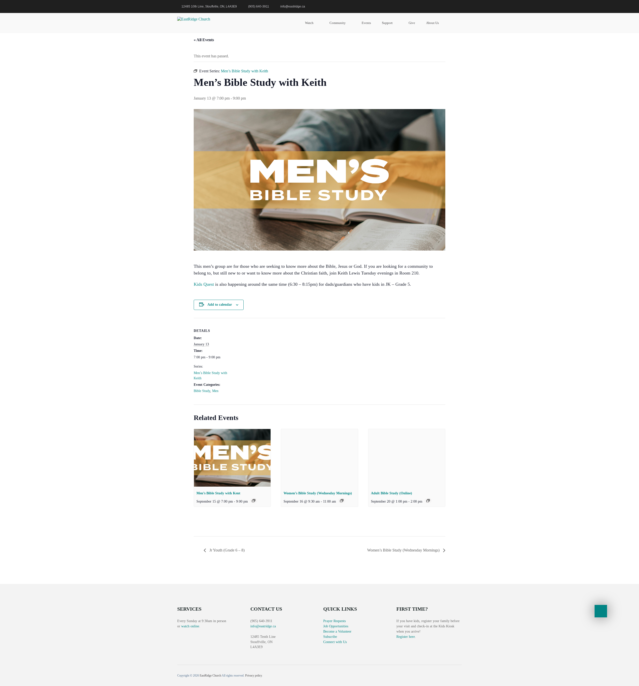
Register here (405, 637)
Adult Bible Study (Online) (391, 493)
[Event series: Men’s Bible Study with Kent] (253, 500)
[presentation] (232, 457)
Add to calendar (219, 304)
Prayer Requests (334, 621)
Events (366, 23)
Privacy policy (253, 675)
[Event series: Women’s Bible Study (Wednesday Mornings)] (341, 500)
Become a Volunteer (337, 631)
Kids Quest (204, 284)
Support (387, 23)
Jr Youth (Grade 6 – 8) (226, 550)
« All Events (204, 40)
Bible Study (202, 391)
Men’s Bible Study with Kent (218, 493)
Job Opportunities (335, 626)
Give (412, 23)
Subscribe (330, 637)
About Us (432, 23)
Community (337, 23)
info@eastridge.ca (263, 626)
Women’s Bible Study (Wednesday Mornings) (318, 493)
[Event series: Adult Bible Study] (428, 500)
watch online (190, 626)
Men (215, 391)
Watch (309, 23)
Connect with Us (335, 642)
